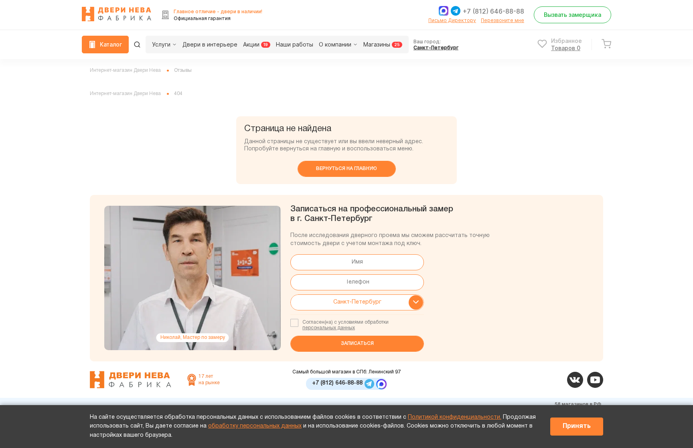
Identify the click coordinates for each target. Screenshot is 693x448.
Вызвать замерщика (572, 14)
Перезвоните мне (502, 20)
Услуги (161, 44)
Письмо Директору (452, 20)
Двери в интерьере (209, 44)
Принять (577, 426)
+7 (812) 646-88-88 (493, 11)
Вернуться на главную (346, 168)
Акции (255, 44)
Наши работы (294, 44)
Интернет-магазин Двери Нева (125, 70)
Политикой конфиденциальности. (454, 417)
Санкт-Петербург (435, 48)
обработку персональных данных (255, 426)
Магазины (381, 44)
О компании (335, 44)
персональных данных (328, 328)
